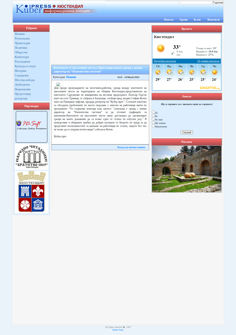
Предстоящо (23, 94)
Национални (23, 89)
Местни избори (25, 80)
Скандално (22, 75)
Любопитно (22, 84)
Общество (21, 52)
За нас (197, 19)
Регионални (22, 38)
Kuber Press (118, 330)
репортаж (21, 98)
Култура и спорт (25, 66)
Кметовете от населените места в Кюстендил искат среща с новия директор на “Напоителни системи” (98, 69)
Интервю (21, 70)
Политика (21, 47)
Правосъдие (22, 43)
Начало (169, 19)
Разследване (22, 61)
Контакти (213, 19)
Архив (184, 19)
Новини (20, 34)
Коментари (22, 57)
